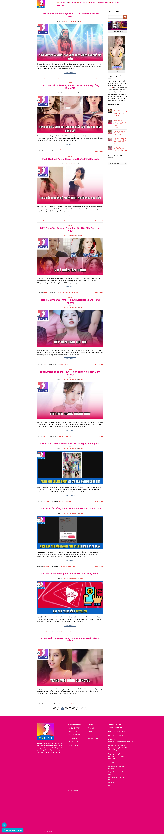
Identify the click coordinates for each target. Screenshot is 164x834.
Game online (104, 2)
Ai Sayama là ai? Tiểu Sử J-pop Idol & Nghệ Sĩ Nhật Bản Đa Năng (120, 112)
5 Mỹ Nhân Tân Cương (62, 292)
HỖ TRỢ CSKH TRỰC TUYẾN (12, 830)
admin (81, 21)
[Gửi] (125, 17)
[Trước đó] (54, 708)
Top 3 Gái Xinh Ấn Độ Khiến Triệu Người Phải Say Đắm (70, 159)
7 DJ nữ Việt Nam (61, 78)
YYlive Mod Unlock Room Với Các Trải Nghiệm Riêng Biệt (70, 443)
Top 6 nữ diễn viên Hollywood (90, 150)
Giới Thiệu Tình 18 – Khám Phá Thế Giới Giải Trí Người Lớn (119, 132)
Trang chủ (62, 2)
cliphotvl (60, 703)
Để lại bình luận (99, 78)
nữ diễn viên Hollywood (76, 150)
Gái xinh (92, 2)
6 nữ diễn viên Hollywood (63, 150)
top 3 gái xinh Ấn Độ (62, 220)
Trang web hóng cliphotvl (70, 703)
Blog (38, 829)
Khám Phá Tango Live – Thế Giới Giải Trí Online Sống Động (119, 123)
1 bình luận (117, 117)
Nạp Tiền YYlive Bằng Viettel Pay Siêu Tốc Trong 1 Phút (70, 573)
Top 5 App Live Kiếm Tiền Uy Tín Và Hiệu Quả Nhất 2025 (120, 148)
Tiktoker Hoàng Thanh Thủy (64, 436)
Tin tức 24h (115, 2)
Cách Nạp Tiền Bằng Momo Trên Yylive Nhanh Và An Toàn (70, 508)
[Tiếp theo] (85, 708)
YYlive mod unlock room (64, 501)
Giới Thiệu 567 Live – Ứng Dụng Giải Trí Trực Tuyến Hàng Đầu (119, 141)
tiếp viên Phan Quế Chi (62, 364)
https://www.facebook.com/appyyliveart (121, 741)
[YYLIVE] (45, 4)
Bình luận (100, 436)
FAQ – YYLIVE (61, 5)
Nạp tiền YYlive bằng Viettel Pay (66, 631)
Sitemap (111, 762)
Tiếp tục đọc (70, 72)
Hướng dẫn (72, 2)
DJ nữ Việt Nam (70, 78)
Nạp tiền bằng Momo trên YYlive (66, 566)
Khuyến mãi (83, 2)
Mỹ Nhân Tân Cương (74, 292)
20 (81, 708)
